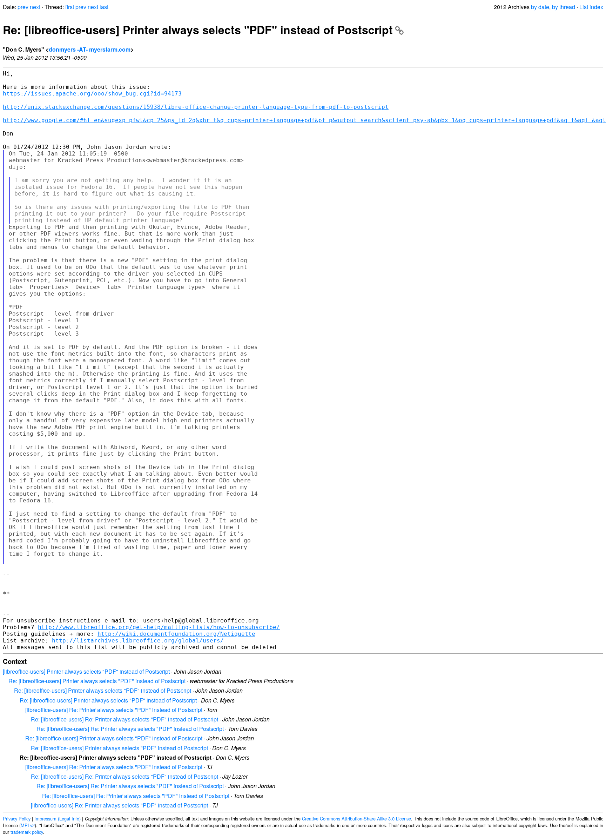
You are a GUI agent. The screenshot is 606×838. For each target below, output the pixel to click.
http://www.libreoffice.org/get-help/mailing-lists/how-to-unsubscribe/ (159, 627)
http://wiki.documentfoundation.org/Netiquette (176, 634)
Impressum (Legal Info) (57, 818)
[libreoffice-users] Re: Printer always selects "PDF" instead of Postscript (113, 710)
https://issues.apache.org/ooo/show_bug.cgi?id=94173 (92, 93)
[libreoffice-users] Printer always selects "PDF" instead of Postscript (86, 671)
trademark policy (27, 832)
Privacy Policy (17, 818)
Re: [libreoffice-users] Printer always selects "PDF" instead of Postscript (198, 29)
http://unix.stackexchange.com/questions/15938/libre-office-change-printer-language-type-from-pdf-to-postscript (196, 107)
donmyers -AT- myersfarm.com (89, 49)
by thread (563, 7)
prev (23, 7)
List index (591, 7)
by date (540, 7)
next (35, 7)
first (69, 7)
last (104, 7)
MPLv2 (28, 825)
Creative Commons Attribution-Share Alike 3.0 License (356, 818)
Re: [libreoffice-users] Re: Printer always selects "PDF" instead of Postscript (124, 719)
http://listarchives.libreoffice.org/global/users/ (138, 640)
